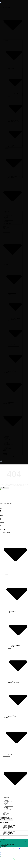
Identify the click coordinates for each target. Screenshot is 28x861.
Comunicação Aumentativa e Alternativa (17, 754)
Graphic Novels (8, 215)
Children (7, 211)
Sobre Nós (5, 228)
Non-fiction (7, 218)
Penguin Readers (9, 220)
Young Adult (8, 223)
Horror (6, 216)
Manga (6, 217)
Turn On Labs (20, 848)
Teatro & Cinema (12, 146)
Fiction (6, 214)
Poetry (6, 221)
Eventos (4, 226)
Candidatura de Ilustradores (6, 818)
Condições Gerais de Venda (9, 825)
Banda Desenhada (12, 68)
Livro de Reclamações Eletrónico (10, 828)
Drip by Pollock (14, 120)
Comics (7, 212)
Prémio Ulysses (6, 227)
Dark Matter (13, 95)
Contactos (5, 229)
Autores (4, 224)
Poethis (12, 145)
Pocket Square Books (15, 93)
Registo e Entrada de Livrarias (6, 819)
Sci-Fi (6, 222)
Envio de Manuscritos (4, 817)
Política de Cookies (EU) (8, 827)
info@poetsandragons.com (5, 503)
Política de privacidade (7, 826)
